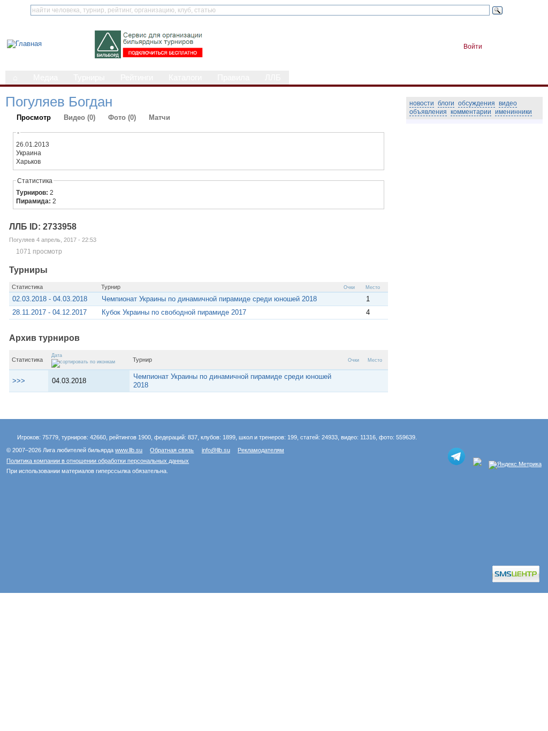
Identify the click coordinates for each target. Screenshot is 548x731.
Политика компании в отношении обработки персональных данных (97, 461)
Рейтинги (136, 77)
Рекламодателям (261, 450)
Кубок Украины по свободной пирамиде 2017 (174, 312)
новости (421, 103)
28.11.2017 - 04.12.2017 (49, 312)
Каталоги (185, 77)
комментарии (471, 112)
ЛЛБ (273, 77)
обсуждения (476, 103)
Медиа (45, 77)
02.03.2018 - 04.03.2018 (49, 299)
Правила (233, 77)
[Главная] (24, 44)
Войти (472, 46)
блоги (446, 103)
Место (373, 287)
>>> (18, 381)
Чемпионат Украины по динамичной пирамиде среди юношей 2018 (209, 299)
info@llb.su (216, 450)
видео (508, 103)
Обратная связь (172, 450)
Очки (349, 287)
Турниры (89, 77)
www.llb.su (128, 450)
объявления (428, 112)
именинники (513, 112)
